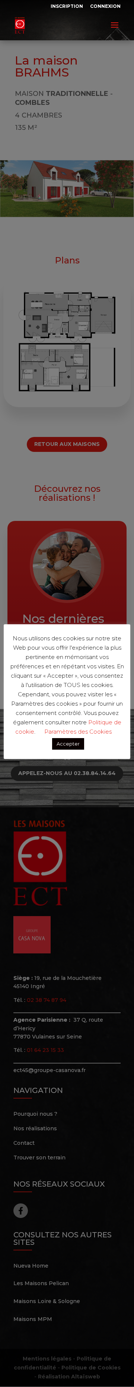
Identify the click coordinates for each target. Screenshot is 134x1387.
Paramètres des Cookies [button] (78, 731)
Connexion (105, 6)
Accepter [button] (68, 744)
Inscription (67, 6)
